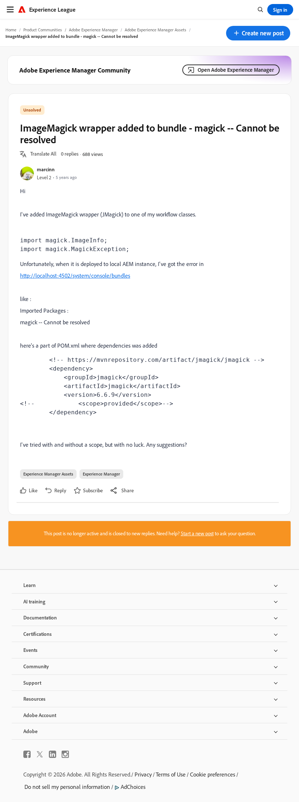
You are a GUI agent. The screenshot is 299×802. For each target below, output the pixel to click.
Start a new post (197, 533)
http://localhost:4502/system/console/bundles (75, 275)
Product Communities (42, 29)
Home (10, 29)
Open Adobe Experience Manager (236, 69)
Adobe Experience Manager (93, 29)
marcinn (46, 169)
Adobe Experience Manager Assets (155, 29)
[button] (258, 33)
